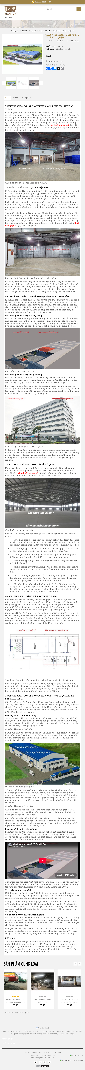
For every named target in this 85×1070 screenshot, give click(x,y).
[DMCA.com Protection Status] (42, 1066)
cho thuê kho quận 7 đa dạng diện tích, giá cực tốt (69, 1002)
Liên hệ (58, 1052)
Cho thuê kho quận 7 (22, 1012)
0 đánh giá (60, 41)
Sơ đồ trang (48, 1052)
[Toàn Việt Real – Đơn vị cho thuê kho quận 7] (11, 83)
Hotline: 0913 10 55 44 (43, 2)
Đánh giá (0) (26, 98)
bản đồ (15, 98)
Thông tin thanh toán (32, 1052)
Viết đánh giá (74, 41)
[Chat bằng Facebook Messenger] (71, 1060)
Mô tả (7, 98)
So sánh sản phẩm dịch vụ (56, 65)
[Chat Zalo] (77, 1055)
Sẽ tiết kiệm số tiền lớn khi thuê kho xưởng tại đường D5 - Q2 (15, 1002)
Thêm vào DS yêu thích (55, 61)
